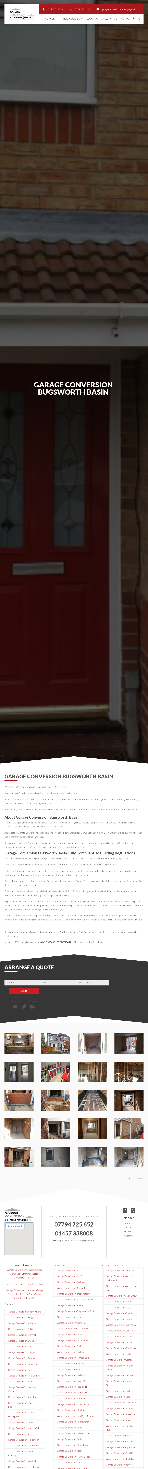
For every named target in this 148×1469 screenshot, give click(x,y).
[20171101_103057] (129, 1109)
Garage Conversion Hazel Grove (73, 1404)
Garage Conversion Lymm (21, 1422)
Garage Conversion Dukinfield (120, 1330)
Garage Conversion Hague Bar (72, 1381)
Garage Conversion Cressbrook (72, 1328)
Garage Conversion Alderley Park (24, 1311)
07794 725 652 (82, 9)
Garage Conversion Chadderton (121, 1313)
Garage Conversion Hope (69, 1427)
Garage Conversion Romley (119, 1464)
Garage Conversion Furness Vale (73, 1357)
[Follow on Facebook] (125, 1210)
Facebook (133, 20)
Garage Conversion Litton (69, 1450)
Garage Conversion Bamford (71, 1276)
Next (139, 1178)
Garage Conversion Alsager (21, 1317)
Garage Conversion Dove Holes (72, 1340)
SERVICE (129, 1223)
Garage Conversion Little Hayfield (73, 1445)
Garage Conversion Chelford (22, 1346)
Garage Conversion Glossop (70, 1369)
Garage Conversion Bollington (22, 1329)
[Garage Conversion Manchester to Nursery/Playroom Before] (19, 1138)
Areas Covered (71, 19)
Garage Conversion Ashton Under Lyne (25, 1284)
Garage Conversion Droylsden (121, 1324)
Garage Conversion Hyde (118, 1391)
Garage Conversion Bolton (119, 1301)
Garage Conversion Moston (119, 1420)
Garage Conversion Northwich (23, 1461)
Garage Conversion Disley (70, 1334)
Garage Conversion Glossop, (21, 1269)
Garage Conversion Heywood (120, 1375)
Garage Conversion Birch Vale (71, 1282)
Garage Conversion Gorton (119, 1359)
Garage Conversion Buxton (70, 1305)
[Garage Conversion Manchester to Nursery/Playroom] (55, 1081)
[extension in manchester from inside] (92, 1053)
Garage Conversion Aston (69, 1270)
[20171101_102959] (55, 1138)
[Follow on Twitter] (133, 1210)
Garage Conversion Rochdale (120, 1458)
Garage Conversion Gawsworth (23, 1358)
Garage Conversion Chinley (70, 1317)
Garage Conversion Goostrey (22, 1363)
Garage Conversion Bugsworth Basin (75, 1299)
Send (24, 990)
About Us (92, 19)
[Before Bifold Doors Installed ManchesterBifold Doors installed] (55, 1053)
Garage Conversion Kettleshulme (73, 1433)
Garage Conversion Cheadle (22, 1340)
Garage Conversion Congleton (23, 1352)
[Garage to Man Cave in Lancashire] (19, 1053)
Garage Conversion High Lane (71, 1410)
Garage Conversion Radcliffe (120, 1453)
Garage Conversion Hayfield (71, 1398)
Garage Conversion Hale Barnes (24, 1375)
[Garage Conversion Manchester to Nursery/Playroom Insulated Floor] (92, 1109)
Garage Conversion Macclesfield (24, 1428)
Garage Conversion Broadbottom (73, 1293)
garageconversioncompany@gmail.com (121, 9)
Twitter (139, 20)
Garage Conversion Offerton (120, 1435)
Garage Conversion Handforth (23, 1381)
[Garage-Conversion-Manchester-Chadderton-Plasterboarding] (55, 1166)
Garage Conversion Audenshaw (121, 1295)
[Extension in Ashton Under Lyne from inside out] (129, 1053)
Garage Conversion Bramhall (22, 1334)
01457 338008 (55, 9)
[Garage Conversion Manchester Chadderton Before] (19, 1166)
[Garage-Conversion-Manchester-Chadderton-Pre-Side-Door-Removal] (129, 1138)
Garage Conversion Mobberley (23, 1445)
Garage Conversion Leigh (118, 1396)
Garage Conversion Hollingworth (73, 1421)
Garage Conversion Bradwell (71, 1287)
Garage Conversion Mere (20, 1434)
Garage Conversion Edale (69, 1346)
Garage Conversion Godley (119, 1353)
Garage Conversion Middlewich (23, 1439)
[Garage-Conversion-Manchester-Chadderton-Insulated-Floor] (92, 1166)
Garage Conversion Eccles (119, 1336)
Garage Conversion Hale (20, 1369)
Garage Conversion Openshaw (121, 1447)
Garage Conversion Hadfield (71, 1375)
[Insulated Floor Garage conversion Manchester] (92, 1081)
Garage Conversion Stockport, (21, 1290)
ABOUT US (129, 1231)
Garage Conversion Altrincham (23, 1323)
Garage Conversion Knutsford (22, 1397)
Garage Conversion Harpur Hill (72, 1386)
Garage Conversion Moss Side (121, 1414)
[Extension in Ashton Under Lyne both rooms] (19, 1081)
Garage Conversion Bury (118, 1307)
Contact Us (121, 19)
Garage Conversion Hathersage (72, 1392)
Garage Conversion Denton (119, 1319)
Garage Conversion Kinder (70, 1439)
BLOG (129, 1227)
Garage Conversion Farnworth (121, 1342)
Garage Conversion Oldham (119, 1441)
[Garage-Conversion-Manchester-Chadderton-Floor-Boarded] (129, 1166)
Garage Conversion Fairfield (70, 1351)
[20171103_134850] (55, 1109)
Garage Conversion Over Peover (24, 1467)
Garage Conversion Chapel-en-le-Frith (75, 1311)
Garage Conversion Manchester (121, 1402)
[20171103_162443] (19, 1109)
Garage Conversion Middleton (121, 1408)
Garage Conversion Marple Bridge (73, 1456)
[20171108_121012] (129, 1081)
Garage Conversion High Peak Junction (76, 1415)
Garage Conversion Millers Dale (72, 1462)
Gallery (106, 19)
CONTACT (129, 1235)
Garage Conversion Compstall (71, 1322)
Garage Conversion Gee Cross (121, 1348)
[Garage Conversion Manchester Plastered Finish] (92, 1138)
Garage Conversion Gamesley (71, 1363)
